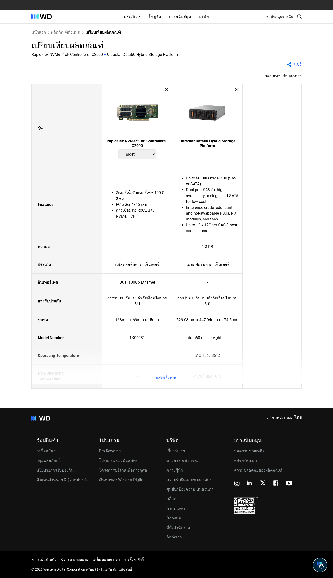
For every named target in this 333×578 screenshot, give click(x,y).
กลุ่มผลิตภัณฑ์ (48, 460)
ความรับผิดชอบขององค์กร (189, 480)
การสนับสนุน (180, 16)
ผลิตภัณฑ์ (132, 16)
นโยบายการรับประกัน (55, 470)
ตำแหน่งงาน (177, 508)
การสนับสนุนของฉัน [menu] (278, 17)
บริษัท (204, 16)
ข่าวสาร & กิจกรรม (182, 460)
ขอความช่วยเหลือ (249, 451)
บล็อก (171, 499)
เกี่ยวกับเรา (175, 451)
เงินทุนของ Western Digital (121, 480)
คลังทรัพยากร (246, 460)
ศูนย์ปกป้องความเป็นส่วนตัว (190, 489)
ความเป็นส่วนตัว (43, 559)
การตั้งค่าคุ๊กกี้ (134, 559)
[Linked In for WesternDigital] (250, 483)
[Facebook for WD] (276, 483)
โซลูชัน (154, 16)
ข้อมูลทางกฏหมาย (74, 559)
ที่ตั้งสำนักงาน (178, 527)
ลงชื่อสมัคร (46, 451)
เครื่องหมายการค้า (106, 559)
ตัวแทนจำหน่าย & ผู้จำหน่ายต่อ (62, 480)
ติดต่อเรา (174, 537)
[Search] (299, 16)
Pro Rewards (110, 451)
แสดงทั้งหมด (166, 377)
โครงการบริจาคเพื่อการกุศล (123, 470)
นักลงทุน (173, 518)
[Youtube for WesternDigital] (289, 483)
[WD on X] (262, 483)
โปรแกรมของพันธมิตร (118, 460)
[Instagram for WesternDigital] (237, 483)
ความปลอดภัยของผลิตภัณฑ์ (258, 470)
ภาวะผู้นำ (174, 470)
